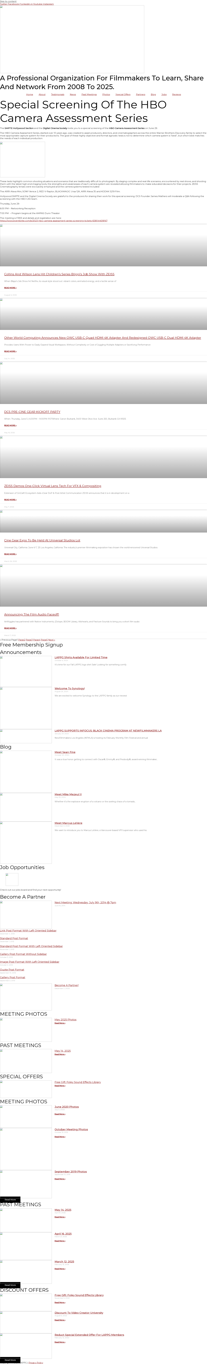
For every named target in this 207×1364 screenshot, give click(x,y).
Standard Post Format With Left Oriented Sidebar (31, 946)
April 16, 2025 (63, 1233)
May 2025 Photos (65, 1019)
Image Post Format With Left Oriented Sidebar (29, 961)
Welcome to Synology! (70, 688)
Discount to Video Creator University (79, 1312)
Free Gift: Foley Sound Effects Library (78, 1082)
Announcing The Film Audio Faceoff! (31, 614)
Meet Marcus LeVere (68, 823)
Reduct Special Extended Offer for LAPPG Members (89, 1334)
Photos (106, 94)
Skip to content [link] (8, 1)
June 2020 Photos (67, 1106)
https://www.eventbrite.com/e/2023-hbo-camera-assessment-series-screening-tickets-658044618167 (53, 220)
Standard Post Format (14, 938)
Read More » (10, 288)
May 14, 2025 (63, 1050)
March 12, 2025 (64, 1261)
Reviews (176, 94)
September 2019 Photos (71, 1171)
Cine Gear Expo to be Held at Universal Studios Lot (42, 540)
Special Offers (123, 94)
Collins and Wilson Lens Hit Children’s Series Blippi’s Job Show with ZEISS (59, 274)
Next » (51, 639)
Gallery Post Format (12, 977)
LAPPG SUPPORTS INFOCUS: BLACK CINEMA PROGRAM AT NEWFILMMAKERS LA (108, 730)
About (42, 94)
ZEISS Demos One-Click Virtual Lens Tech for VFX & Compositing (52, 486)
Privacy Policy (36, 1362)
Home (29, 94)
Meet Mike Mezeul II (68, 794)
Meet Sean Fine (65, 752)
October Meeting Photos (71, 1129)
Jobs (164, 94)
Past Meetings (89, 94)
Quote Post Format (12, 969)
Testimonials (57, 94)
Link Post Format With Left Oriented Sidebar (28, 930)
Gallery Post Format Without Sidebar (23, 954)
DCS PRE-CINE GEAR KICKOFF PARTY (32, 412)
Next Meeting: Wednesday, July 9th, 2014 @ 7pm (85, 902)
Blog (153, 94)
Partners (140, 94)
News (73, 94)
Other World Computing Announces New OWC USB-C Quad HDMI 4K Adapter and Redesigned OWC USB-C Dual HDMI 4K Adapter (102, 337)
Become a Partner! (67, 985)
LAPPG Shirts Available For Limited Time (81, 657)
